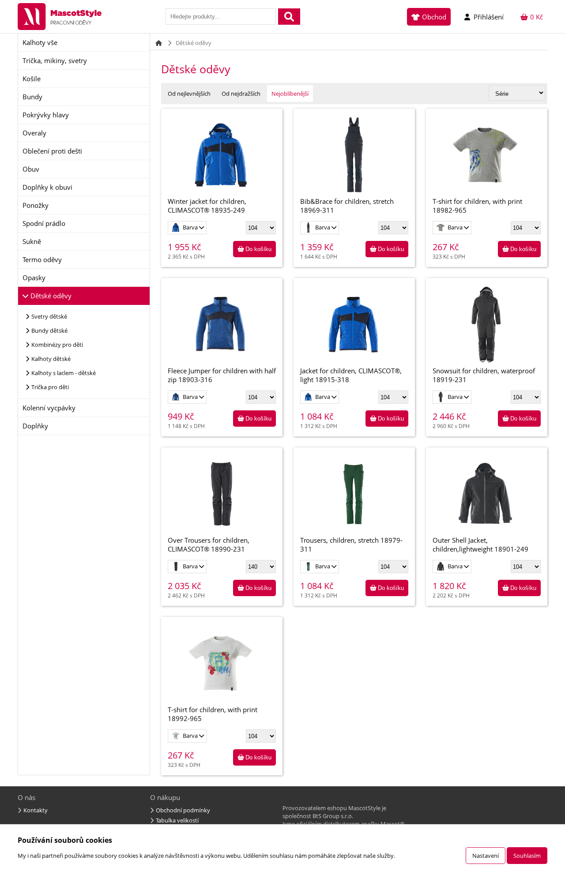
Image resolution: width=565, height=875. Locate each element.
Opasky (34, 277)
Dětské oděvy (51, 295)
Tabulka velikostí (177, 820)
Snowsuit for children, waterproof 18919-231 (484, 375)
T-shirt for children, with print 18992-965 (212, 714)
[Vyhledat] (289, 16)
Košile (32, 78)
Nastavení (485, 856)
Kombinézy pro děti (57, 345)
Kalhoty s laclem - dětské (63, 373)
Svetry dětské (49, 316)
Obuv (31, 169)
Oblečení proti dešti (52, 150)
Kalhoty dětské (51, 359)
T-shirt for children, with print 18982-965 (477, 205)
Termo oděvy (42, 259)
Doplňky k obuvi (47, 187)
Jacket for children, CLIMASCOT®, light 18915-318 (351, 375)
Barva (191, 227)
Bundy (32, 96)
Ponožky (36, 205)
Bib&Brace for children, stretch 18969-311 (347, 205)
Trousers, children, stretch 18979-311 (351, 544)
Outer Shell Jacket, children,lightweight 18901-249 (480, 544)
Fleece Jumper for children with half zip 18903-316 (222, 375)
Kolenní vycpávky (49, 407)
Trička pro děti (50, 387)
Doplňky (35, 425)
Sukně (32, 241)
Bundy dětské (49, 330)
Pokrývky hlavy (46, 114)
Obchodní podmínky (183, 810)
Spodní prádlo (44, 223)
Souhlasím (527, 856)
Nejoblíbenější (290, 94)
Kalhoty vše (40, 42)
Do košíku (258, 249)
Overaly (34, 132)
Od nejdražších (241, 94)
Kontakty (35, 810)
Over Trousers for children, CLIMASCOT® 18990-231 (208, 544)
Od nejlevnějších (189, 94)
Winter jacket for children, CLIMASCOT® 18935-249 (207, 205)
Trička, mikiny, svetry (55, 60)
